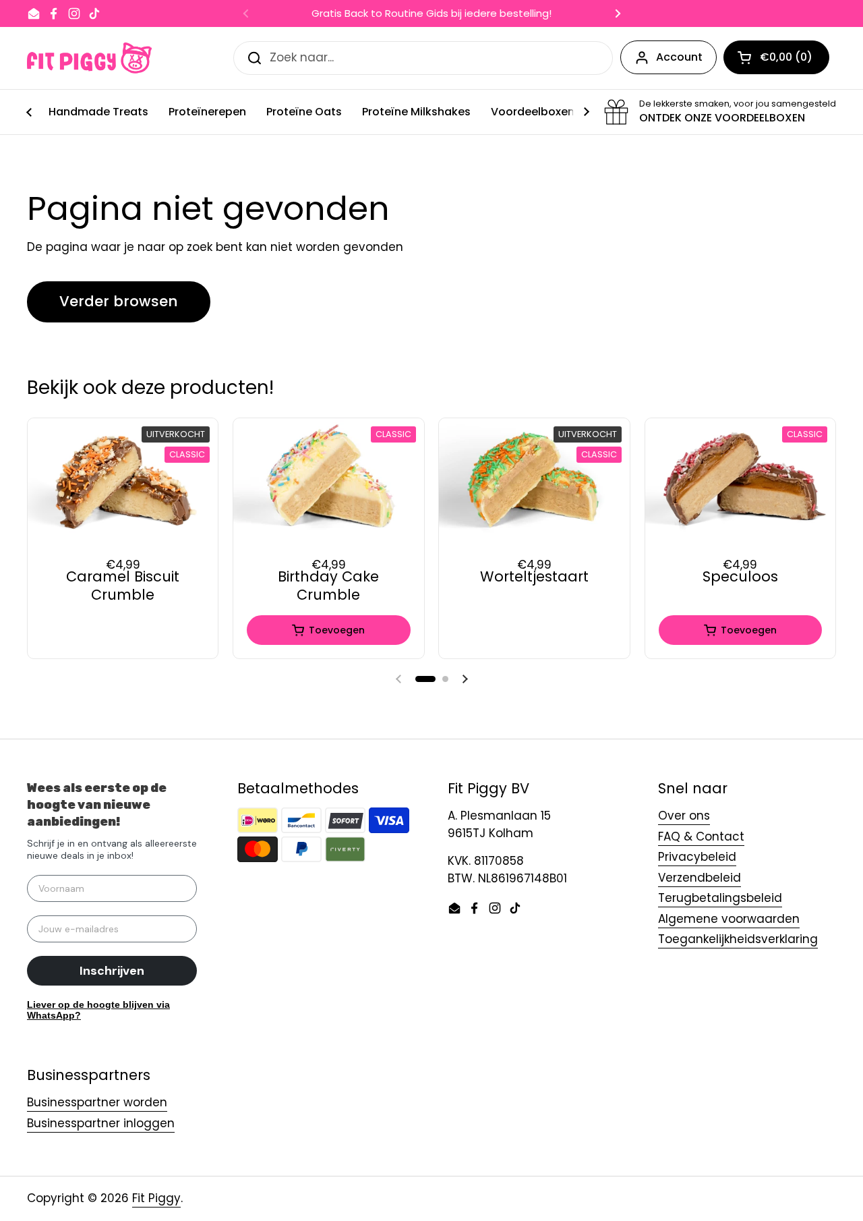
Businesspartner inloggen (101, 1123)
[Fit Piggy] (89, 58)
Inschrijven (112, 971)
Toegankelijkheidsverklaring (738, 939)
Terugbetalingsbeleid (720, 898)
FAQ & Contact (701, 836)
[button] (425, 679)
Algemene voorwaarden (729, 919)
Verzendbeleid (699, 878)
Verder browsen (118, 301)
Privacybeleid (697, 857)
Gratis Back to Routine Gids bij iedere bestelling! (431, 14)
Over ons (684, 815)
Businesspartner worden (97, 1102)
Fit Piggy (156, 1198)
